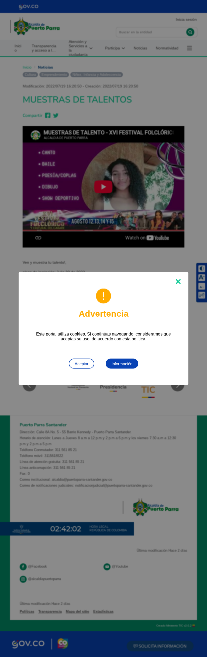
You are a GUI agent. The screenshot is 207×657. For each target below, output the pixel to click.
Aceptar (81, 363)
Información (122, 363)
